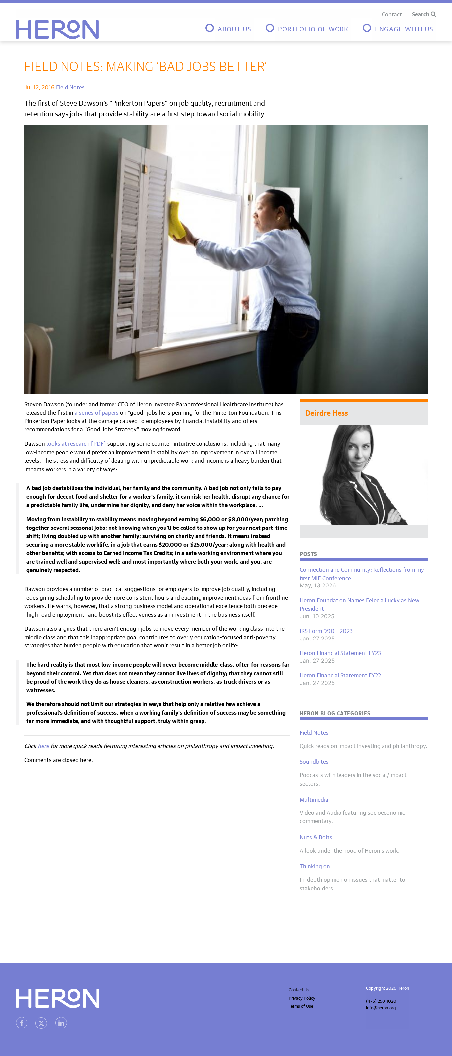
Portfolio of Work (313, 28)
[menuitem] (229, 29)
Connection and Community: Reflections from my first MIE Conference (362, 573)
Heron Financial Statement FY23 (340, 652)
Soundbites (314, 761)
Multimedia (314, 799)
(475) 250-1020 (381, 1000)
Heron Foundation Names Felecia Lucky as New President (359, 603)
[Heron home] (57, 29)
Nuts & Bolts (316, 836)
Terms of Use (301, 1005)
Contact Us (299, 989)
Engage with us (404, 28)
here (43, 745)
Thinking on (315, 865)
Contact (392, 13)
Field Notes (70, 86)
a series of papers (97, 411)
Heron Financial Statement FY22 (340, 674)
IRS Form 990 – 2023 (326, 630)
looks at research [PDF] (76, 442)
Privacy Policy (302, 997)
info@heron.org (381, 1007)
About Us (234, 28)
